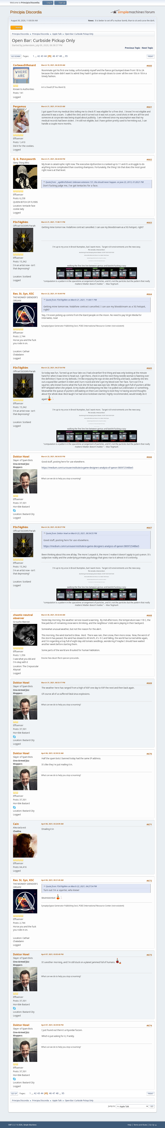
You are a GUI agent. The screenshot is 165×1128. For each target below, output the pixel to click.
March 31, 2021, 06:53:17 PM (53, 682)
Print (150, 56)
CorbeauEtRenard (24, 65)
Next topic (147, 47)
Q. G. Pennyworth (24, 159)
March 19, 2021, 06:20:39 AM (53, 65)
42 (38, 56)
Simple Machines (30, 1125)
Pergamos (19, 106)
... (36, 56)
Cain (16, 824)
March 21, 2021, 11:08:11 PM (53, 222)
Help (129, 1124)
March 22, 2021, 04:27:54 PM (53, 367)
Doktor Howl (21, 456)
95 (66, 56)
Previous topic (132, 47)
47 (57, 56)
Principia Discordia (26, 12)
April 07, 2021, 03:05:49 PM (52, 954)
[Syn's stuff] (14, 347)
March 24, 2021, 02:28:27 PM (53, 527)
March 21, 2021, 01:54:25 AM (53, 106)
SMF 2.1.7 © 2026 (15, 1125)
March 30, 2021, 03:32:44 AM (53, 615)
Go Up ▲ (153, 1124)
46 (54, 56)
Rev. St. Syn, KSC (23, 293)
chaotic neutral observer (23, 616)
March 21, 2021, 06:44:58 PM (53, 159)
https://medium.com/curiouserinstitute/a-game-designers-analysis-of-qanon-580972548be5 (87, 467)
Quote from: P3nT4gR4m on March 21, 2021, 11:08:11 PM (71, 299)
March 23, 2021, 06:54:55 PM (53, 456)
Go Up (14, 1093)
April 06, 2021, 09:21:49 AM (52, 880)
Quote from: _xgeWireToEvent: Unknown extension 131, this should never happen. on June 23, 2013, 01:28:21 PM (95, 182)
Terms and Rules (140, 1124)
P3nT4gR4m (20, 222)
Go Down (15, 56)
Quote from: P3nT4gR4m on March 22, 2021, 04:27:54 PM (71, 886)
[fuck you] (14, 272)
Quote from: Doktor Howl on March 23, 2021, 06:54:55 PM (71, 533)
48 (60, 56)
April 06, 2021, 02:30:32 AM (52, 753)
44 (45, 56)
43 (42, 56)
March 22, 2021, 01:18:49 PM (53, 293)
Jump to (111, 1106)
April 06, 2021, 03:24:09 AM (52, 824)
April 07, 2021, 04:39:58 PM (52, 1025)
